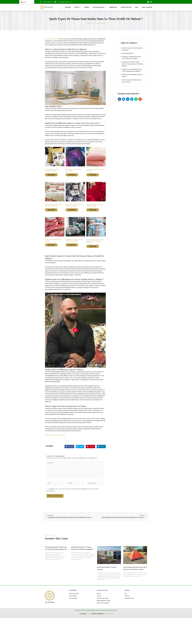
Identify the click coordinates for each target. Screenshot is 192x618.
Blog (136, 7)
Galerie (86, 7)
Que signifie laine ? (128, 53)
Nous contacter (147, 7)
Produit (76, 7)
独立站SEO (89, 614)
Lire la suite (51, 174)
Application (113, 7)
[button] (69, 446)
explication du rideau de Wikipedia (55, 435)
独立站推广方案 (108, 614)
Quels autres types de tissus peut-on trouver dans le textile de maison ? (132, 64)
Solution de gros (126, 7)
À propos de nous (98, 7)
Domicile (68, 7)
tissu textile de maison (51, 39)
